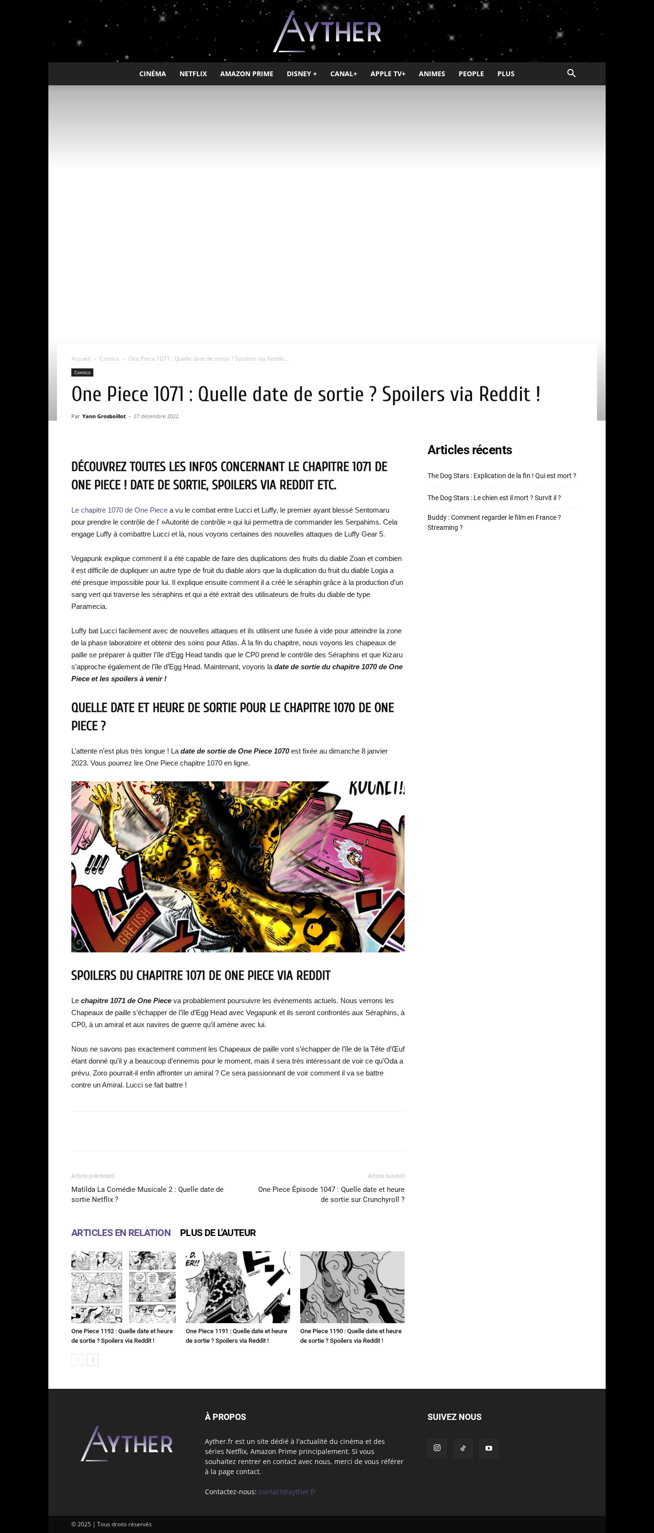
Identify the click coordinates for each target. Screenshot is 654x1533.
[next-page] (93, 1360)
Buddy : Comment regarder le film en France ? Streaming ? (494, 522)
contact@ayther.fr (287, 1491)
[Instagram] (437, 1448)
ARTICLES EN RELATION (120, 1232)
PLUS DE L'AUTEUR (218, 1232)
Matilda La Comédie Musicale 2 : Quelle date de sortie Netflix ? (147, 1194)
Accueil (80, 359)
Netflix (193, 73)
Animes (432, 73)
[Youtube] (488, 1448)
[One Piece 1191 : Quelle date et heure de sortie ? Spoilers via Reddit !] (238, 1287)
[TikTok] (463, 1448)
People (471, 73)
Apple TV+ (388, 73)
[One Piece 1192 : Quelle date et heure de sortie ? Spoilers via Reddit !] (123, 1287)
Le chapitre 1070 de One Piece (120, 510)
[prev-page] (77, 1360)
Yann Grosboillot (104, 416)
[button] (571, 74)
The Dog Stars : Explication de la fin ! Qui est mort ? (502, 476)
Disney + (302, 73)
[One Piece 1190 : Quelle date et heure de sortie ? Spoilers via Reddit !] (352, 1287)
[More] (360, 1131)
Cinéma (152, 73)
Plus (506, 73)
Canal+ (343, 73)
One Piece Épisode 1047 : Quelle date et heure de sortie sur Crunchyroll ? (331, 1194)
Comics (109, 359)
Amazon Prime (246, 73)
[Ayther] (327, 31)
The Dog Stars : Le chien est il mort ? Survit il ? (494, 498)
